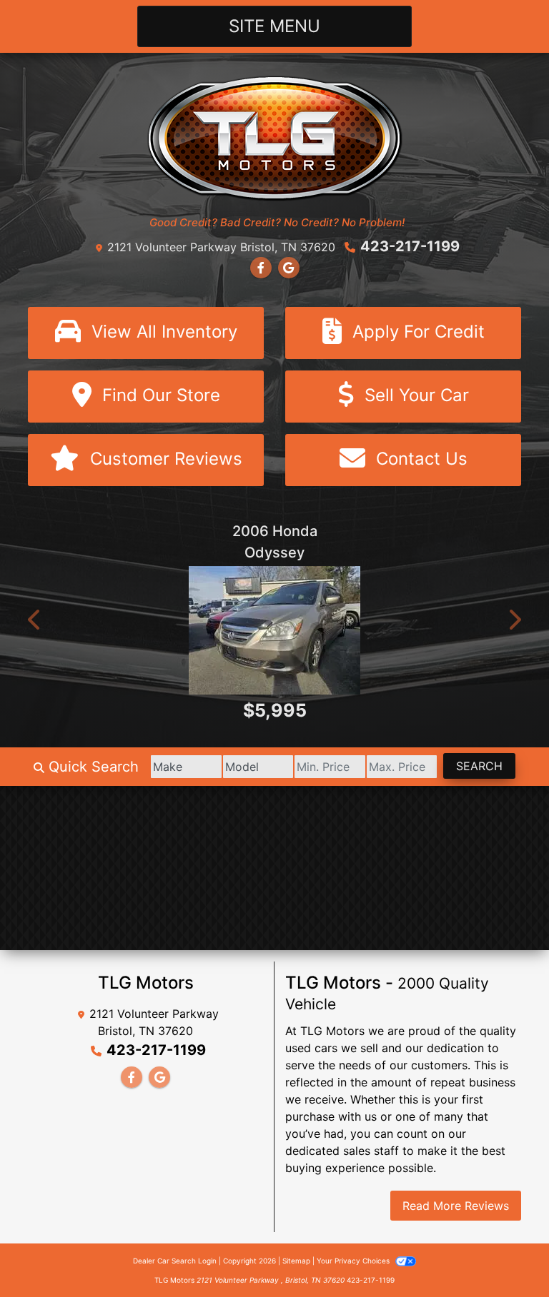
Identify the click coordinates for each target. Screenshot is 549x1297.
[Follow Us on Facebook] (261, 267)
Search (479, 766)
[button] (35, 620)
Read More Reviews (455, 1205)
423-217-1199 (410, 246)
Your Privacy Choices (354, 1260)
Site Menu (274, 26)
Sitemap (296, 1260)
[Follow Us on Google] (289, 267)
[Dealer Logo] (274, 137)
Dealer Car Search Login (175, 1260)
